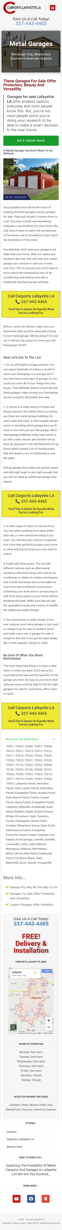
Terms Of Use (33, 1223)
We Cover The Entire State (22, 739)
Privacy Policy (19, 1223)
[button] (52, 7)
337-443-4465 (31, 23)
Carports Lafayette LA (20, 1139)
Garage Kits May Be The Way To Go (34, 887)
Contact (12, 1131)
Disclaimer (7, 1223)
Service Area (14, 1146)
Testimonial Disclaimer (50, 1223)
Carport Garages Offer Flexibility (31, 904)
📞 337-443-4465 (31, 301)
